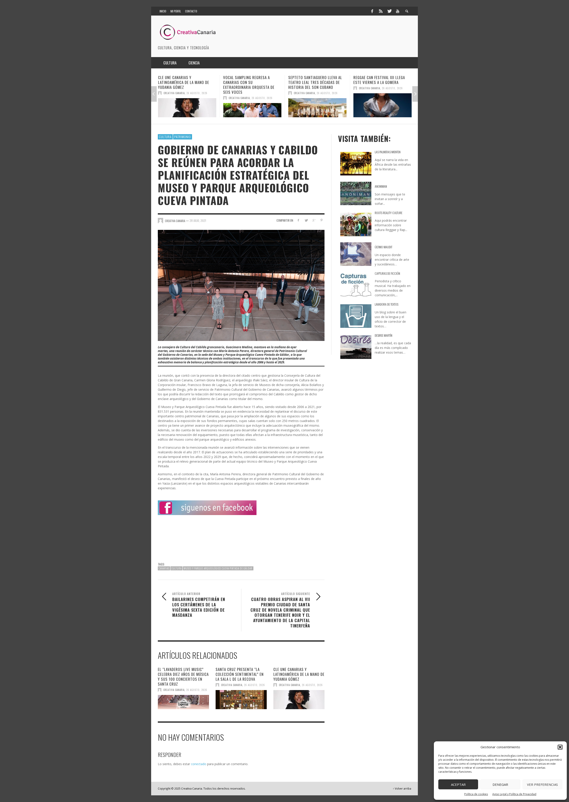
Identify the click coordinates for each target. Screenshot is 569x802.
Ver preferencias (542, 784)
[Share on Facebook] (298, 220)
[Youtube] (397, 11)
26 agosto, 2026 (196, 98)
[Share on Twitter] (306, 220)
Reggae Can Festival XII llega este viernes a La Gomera (314, 80)
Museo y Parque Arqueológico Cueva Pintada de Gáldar (218, 568)
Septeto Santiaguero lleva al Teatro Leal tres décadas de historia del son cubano (250, 82)
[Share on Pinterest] (322, 220)
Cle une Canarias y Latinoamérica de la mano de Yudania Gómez (299, 674)
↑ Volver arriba (402, 788)
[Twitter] (389, 11)
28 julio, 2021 (198, 220)
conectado (198, 764)
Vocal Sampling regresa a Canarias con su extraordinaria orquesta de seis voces (183, 85)
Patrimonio (182, 136)
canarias (164, 568)
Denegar (500, 784)
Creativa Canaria (174, 98)
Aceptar (458, 784)
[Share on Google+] (314, 220)
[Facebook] (372, 11)
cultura (176, 568)
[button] (560, 747)
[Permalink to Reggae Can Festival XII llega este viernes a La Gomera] (317, 105)
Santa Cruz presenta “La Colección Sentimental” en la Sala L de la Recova (240, 674)
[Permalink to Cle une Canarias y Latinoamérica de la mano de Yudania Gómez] (299, 699)
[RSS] (381, 11)
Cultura (165, 136)
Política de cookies (476, 794)
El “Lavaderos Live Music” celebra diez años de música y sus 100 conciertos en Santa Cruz (183, 677)
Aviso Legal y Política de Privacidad (514, 794)
